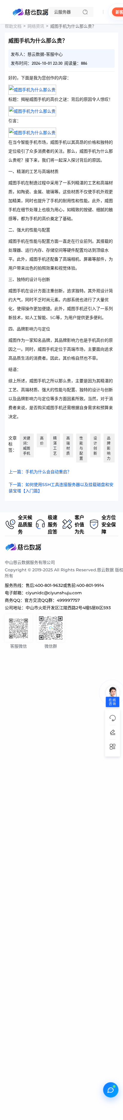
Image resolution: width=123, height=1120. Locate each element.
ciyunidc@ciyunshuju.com (54, 592)
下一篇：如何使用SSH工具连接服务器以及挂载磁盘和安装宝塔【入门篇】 (61, 488)
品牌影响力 (108, 448)
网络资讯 (35, 26)
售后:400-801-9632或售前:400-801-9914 (65, 585)
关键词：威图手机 (26, 446)
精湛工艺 (55, 446)
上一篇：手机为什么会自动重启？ (40, 471)
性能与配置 (81, 448)
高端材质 (68, 446)
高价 (42, 440)
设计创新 (95, 446)
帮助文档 (13, 26)
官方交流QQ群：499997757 (52, 600)
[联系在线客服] (111, 1090)
